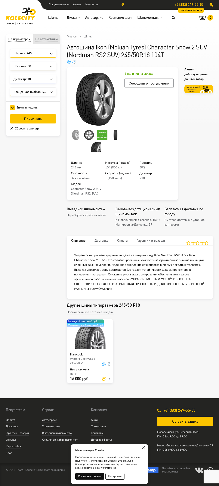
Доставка (12, 426)
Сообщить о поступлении (149, 83)
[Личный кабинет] (211, 5)
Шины (88, 36)
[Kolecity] (21, 13)
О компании (98, 426)
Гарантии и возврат (17, 433)
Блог (9, 453)
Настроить (115, 476)
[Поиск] (173, 17)
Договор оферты (101, 439)
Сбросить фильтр (27, 128)
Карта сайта (13, 446)
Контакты (91, 4)
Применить (33, 119)
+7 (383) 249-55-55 (189, 4)
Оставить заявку (185, 421)
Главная (72, 36)
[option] (95, 99)
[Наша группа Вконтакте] (199, 470)
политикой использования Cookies (96, 460)
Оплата (10, 420)
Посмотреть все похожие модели (90, 312)
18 (108, 379)
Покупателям (57, 4)
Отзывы (11, 439)
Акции (77, 4)
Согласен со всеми (90, 476)
